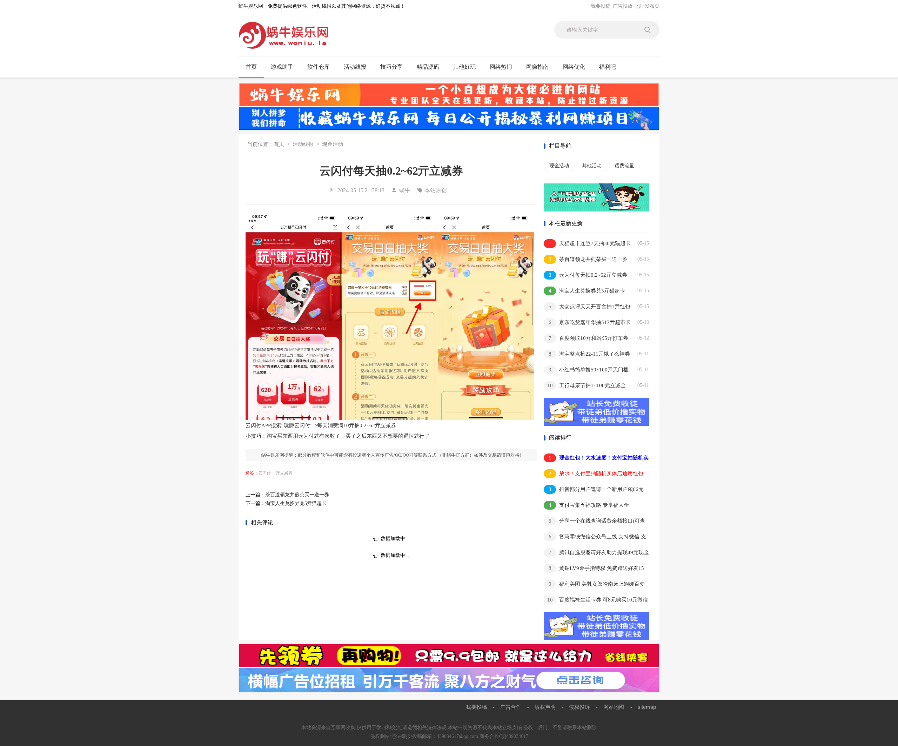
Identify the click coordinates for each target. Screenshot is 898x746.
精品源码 (428, 67)
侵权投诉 (579, 707)
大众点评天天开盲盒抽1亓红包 (590, 306)
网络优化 (574, 67)
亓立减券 (284, 473)
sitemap (647, 707)
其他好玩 (464, 67)
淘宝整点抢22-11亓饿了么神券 (589, 354)
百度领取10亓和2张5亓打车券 (589, 338)
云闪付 (264, 473)
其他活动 (592, 165)
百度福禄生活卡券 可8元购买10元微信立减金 (596, 601)
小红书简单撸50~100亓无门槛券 (586, 371)
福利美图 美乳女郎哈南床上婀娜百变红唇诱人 (594, 585)
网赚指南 (537, 67)
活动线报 (355, 67)
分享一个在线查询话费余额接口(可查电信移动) (594, 522)
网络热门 (501, 67)
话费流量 (624, 165)
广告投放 (622, 6)
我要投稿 (600, 6)
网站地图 (613, 707)
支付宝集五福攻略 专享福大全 (589, 505)
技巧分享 (391, 67)
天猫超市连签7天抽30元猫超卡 (590, 243)
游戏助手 (282, 67)
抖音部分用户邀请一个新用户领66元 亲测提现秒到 (594, 490)
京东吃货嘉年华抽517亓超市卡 (590, 322)
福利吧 (607, 67)
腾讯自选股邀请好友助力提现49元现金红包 (596, 554)
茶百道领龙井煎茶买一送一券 (297, 494)
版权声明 (545, 707)
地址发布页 (647, 6)
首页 (251, 67)
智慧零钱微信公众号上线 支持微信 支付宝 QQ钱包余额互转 (595, 538)
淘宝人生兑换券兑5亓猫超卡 (296, 503)
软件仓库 (318, 67)
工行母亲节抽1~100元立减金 (586, 385)
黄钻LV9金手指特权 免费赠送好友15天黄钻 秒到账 (594, 569)
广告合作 (510, 707)
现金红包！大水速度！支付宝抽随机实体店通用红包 (596, 459)
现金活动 (332, 144)
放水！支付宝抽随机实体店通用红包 (596, 473)
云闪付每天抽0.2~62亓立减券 (588, 275)
